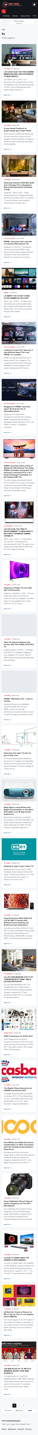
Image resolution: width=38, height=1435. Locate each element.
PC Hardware (8, 526)
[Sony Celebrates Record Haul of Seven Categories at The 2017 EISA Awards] (19, 1184)
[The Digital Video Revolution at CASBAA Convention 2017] (19, 1071)
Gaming (6, 292)
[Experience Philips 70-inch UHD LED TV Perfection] (19, 571)
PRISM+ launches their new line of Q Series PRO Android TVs (18, 242)
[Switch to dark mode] (34, 4)
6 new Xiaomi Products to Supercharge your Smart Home (17, 129)
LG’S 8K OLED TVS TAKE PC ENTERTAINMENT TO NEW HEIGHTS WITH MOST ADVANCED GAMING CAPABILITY (18, 532)
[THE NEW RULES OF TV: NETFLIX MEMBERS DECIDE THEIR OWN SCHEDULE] (19, 1352)
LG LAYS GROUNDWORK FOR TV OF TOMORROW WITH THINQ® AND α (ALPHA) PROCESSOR (18, 979)
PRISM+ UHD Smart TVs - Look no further (18, 700)
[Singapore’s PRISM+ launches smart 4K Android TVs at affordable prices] (19, 390)
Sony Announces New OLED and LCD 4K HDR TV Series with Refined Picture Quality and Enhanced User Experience (18, 921)
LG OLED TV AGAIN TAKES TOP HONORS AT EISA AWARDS (16, 1259)
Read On (6, 95)
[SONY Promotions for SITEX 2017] (19, 1019)
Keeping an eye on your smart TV (18, 866)
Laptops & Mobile (9, 238)
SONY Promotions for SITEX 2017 (18, 1036)
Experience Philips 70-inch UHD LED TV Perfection (18, 589)
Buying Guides (25, 16)
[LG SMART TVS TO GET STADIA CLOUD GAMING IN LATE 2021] (19, 279)
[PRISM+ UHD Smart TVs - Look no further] (19, 682)
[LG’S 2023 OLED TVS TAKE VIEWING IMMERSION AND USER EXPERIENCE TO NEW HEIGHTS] (19, 55)
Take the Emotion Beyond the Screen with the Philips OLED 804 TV (19, 644)
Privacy (28, 1429)
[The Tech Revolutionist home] (16, 4)
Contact (20, 1429)
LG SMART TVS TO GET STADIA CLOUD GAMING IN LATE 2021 (17, 297)
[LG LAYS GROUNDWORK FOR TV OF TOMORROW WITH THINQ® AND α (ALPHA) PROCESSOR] (19, 960)
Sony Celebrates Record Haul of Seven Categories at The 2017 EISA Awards (18, 1203)
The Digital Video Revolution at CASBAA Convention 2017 (18, 1089)
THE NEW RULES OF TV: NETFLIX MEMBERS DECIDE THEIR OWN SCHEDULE (17, 1370)
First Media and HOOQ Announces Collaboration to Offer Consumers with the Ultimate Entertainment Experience (19, 1145)
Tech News (6, 16)
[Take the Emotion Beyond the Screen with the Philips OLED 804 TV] (19, 625)
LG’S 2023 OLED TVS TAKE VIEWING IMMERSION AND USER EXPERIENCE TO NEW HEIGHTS (19, 74)
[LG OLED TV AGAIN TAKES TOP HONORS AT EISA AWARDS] (19, 1241)
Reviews (15, 16)
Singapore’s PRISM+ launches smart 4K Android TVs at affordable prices (17, 408)
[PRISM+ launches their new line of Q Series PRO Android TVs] (19, 225)
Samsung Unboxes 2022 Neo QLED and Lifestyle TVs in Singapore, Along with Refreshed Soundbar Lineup (19, 186)
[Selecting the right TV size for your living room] (19, 736)
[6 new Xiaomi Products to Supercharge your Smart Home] (19, 112)
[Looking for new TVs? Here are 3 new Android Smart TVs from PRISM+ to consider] (19, 333)
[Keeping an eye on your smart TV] (19, 849)
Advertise (12, 1429)
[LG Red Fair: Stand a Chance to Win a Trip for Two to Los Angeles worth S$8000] (19, 1295)
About (4, 1429)
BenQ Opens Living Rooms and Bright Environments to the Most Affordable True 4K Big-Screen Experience (18, 810)
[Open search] (4, 11)
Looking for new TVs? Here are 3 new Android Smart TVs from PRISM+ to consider (18, 352)
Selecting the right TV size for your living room (17, 754)
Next (30, 1410)
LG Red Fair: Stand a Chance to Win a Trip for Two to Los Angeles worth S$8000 (19, 1314)
